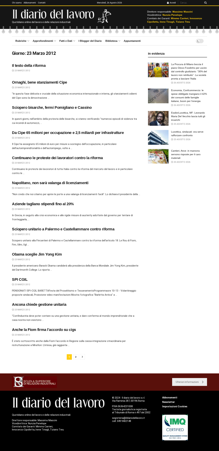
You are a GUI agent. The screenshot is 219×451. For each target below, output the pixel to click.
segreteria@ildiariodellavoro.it (128, 418)
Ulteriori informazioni (187, 382)
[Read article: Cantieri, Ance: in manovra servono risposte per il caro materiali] (158, 156)
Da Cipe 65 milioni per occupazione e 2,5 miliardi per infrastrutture (68, 133)
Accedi (172, 3)
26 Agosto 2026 (181, 83)
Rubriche (20, 40)
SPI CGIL (19, 279)
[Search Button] (205, 2)
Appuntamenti (132, 40)
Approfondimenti (43, 40)
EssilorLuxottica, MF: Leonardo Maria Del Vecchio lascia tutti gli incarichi (188, 116)
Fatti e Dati (65, 40)
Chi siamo (17, 3)
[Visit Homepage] (54, 13)
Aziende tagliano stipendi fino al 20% (43, 204)
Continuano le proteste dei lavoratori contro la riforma (57, 158)
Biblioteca (111, 40)
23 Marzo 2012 (22, 70)
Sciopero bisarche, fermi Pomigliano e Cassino (52, 107)
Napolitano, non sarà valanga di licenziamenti (50, 183)
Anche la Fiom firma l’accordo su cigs (44, 330)
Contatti (42, 3)
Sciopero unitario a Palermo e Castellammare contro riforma (63, 229)
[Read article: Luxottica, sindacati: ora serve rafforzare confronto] (158, 137)
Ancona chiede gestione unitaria (39, 304)
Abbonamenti (30, 3)
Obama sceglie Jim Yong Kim (37, 254)
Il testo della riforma (29, 65)
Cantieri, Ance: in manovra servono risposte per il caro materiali (186, 154)
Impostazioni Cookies (174, 406)
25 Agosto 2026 (181, 124)
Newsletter (168, 402)
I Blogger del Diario (90, 40)
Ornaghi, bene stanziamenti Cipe (39, 82)
